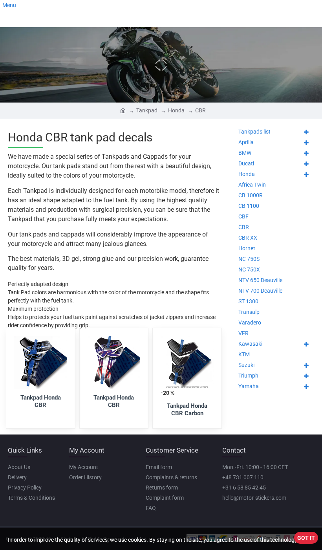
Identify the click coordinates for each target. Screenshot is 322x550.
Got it (306, 538)
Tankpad (146, 110)
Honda (176, 110)
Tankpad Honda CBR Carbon (187, 409)
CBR (200, 110)
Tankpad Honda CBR (40, 401)
